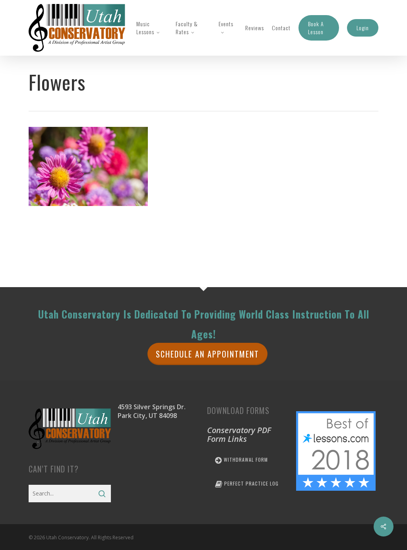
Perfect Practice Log (251, 483)
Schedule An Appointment (207, 354)
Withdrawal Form (245, 459)
